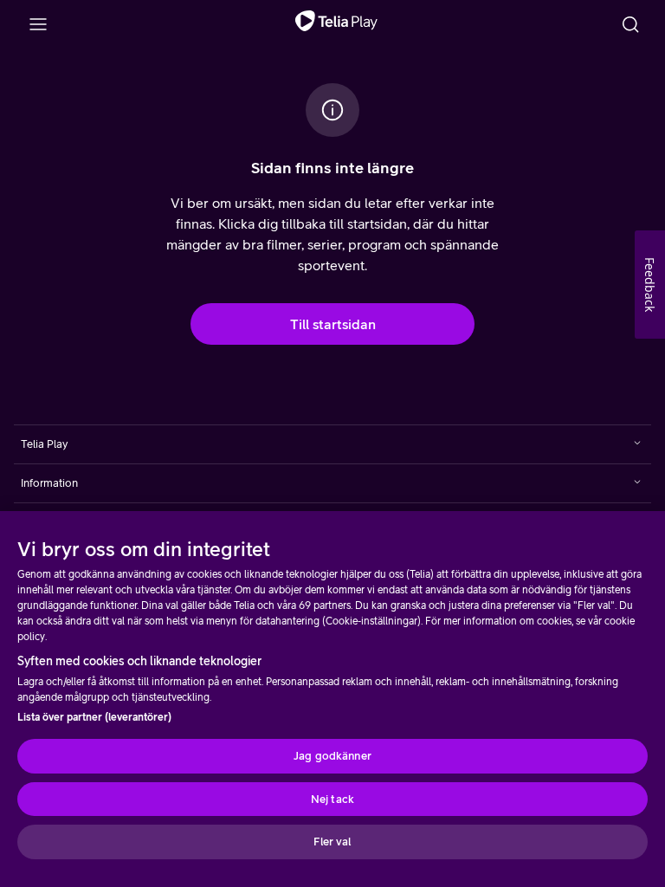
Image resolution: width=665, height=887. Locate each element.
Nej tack (332, 799)
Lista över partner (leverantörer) (94, 717)
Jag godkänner (332, 755)
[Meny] (38, 24)
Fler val (332, 841)
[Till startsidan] (336, 24)
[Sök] (630, 24)
